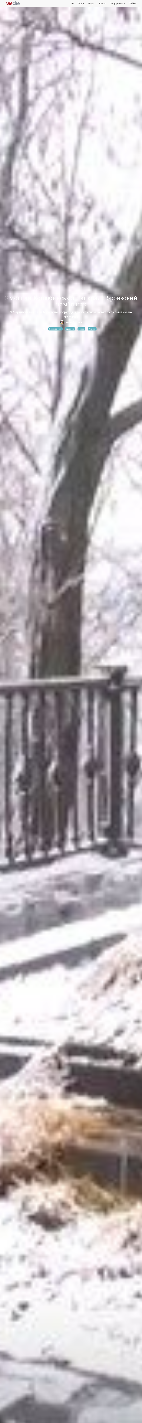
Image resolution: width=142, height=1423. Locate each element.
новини (81, 329)
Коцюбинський (55, 329)
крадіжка (70, 329)
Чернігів (92, 329)
